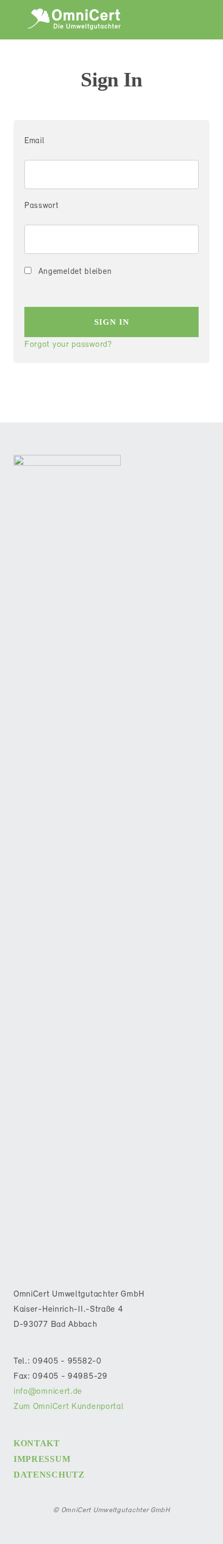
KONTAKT (37, 1443)
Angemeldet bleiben (74, 272)
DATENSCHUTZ (49, 1474)
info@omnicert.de (48, 1391)
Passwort (41, 206)
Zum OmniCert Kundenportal (69, 1406)
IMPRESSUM (42, 1459)
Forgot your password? (68, 344)
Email (34, 141)
